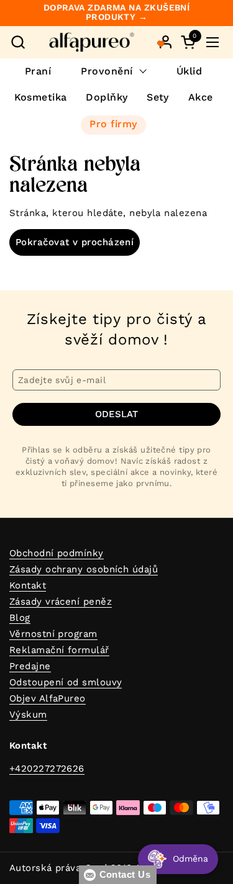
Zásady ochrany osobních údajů (83, 569)
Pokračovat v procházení (75, 242)
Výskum (28, 714)
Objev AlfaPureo (47, 698)
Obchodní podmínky (56, 553)
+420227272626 (47, 768)
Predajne (30, 666)
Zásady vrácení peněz (60, 601)
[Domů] (91, 42)
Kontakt (27, 585)
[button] (17, 42)
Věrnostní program (53, 633)
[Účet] (165, 42)
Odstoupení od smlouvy (65, 682)
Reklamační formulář (59, 650)
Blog (19, 617)
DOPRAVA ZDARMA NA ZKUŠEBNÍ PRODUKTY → (116, 12)
